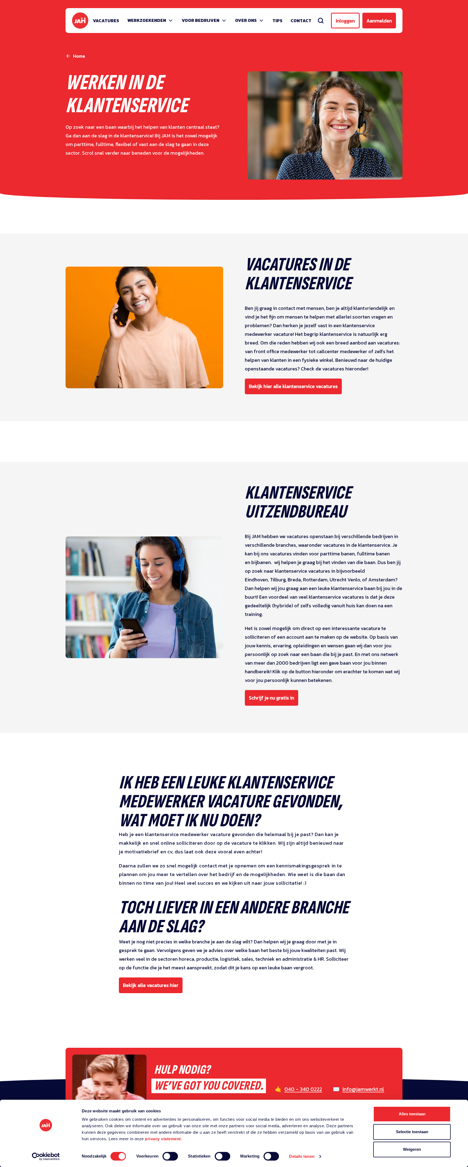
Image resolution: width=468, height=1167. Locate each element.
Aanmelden (379, 20)
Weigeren (412, 1149)
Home (79, 56)
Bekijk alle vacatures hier (150, 985)
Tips (277, 20)
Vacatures (106, 20)
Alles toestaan (412, 1114)
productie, (207, 959)
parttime (330, 553)
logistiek (229, 959)
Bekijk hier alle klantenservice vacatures (293, 386)
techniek (265, 959)
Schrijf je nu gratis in (271, 697)
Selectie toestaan (412, 1131)
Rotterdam (315, 579)
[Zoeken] (321, 20)
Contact (301, 20)
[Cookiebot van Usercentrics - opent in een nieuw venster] (46, 1156)
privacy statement (163, 1138)
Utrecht (338, 579)
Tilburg (277, 579)
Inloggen (345, 20)
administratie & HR (303, 959)
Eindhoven (256, 579)
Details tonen (301, 1156)
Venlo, (354, 579)
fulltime (366, 553)
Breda (294, 579)
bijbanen (261, 562)
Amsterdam (381, 579)
